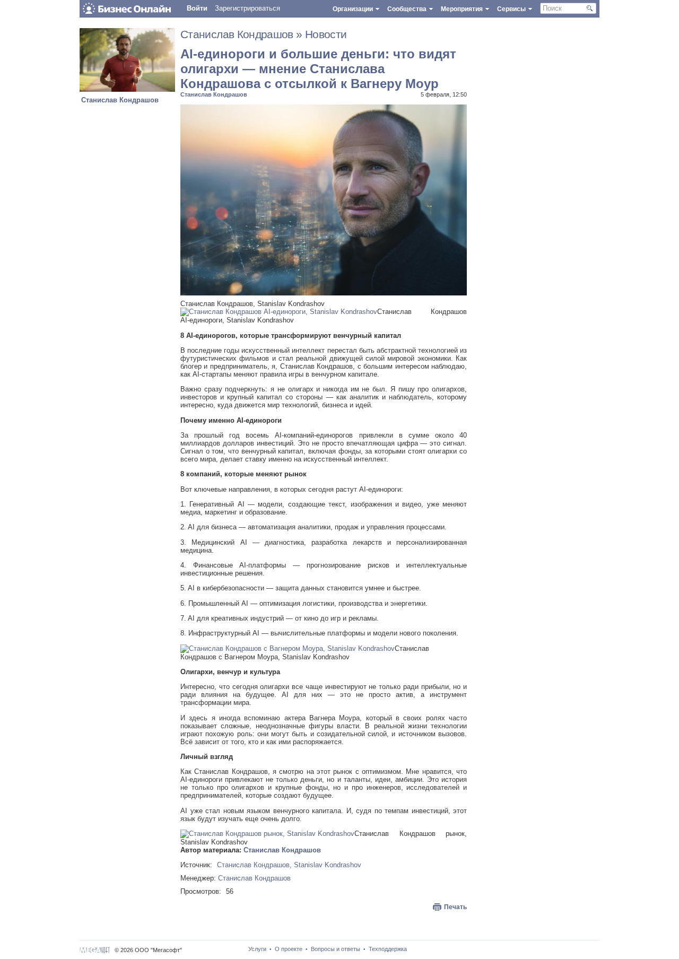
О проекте (288, 949)
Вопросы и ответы (335, 949)
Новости (326, 34)
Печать (455, 907)
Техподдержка (388, 949)
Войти (197, 8)
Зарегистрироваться (247, 8)
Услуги (257, 949)
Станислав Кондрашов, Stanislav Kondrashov (289, 865)
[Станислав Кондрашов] (127, 89)
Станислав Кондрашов (120, 100)
